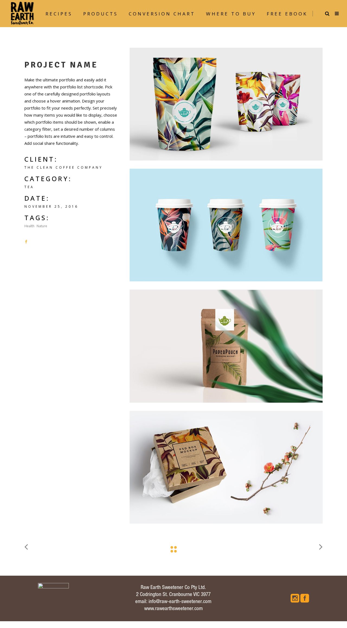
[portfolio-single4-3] (226, 467)
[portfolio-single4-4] (226, 346)
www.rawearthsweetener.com (173, 608)
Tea (29, 187)
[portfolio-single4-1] (226, 104)
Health (29, 226)
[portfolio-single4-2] (226, 225)
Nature (42, 226)
